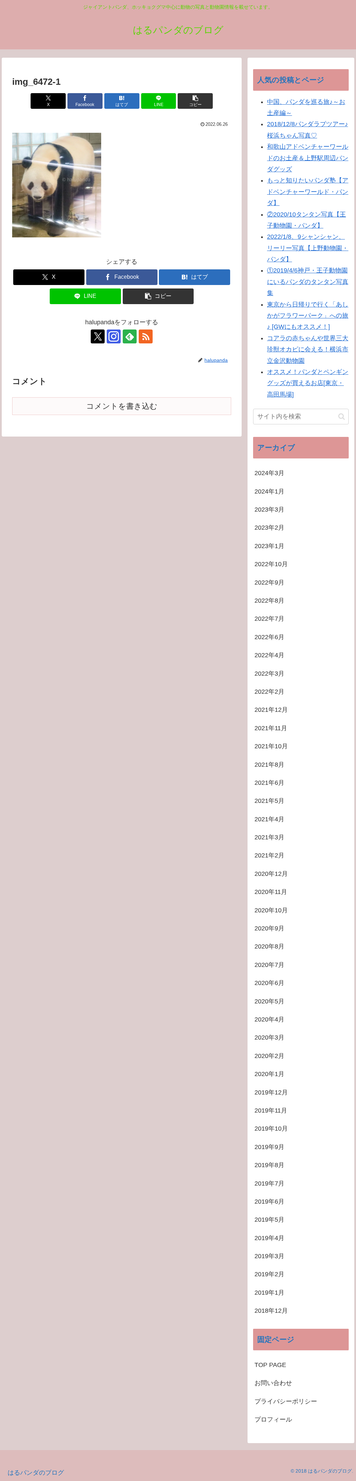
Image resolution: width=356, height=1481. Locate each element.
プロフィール (273, 1419)
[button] (195, 101)
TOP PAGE (270, 1364)
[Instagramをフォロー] (114, 336)
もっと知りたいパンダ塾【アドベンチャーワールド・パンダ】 (307, 191)
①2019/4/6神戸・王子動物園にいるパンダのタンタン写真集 (307, 281)
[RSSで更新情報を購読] (146, 336)
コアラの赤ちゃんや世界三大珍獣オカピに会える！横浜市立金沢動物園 (307, 349)
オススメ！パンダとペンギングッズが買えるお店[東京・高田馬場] (307, 383)
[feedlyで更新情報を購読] (130, 336)
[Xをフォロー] (98, 336)
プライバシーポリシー (285, 1401)
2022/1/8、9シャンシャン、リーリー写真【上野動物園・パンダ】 (307, 248)
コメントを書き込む (121, 406)
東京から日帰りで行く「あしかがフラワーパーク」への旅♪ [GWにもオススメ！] (307, 316)
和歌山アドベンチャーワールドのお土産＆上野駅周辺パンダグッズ (307, 158)
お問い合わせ (276, 1383)
